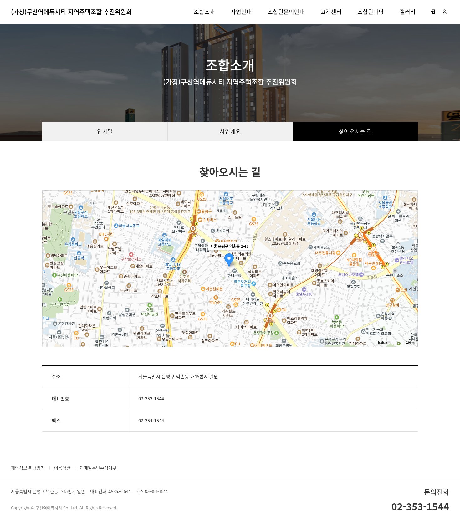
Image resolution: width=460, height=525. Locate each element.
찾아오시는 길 (355, 131)
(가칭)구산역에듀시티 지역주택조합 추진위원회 (71, 11)
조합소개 (204, 12)
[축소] (410, 267)
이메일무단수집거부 (98, 468)
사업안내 (241, 12)
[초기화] (410, 279)
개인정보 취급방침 (28, 468)
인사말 (105, 131)
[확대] (410, 257)
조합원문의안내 (286, 12)
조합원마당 (370, 12)
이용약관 (62, 468)
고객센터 (331, 12)
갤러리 (408, 12)
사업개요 (230, 131)
